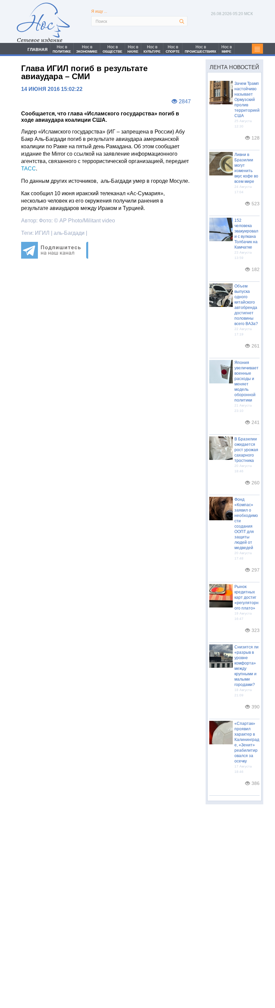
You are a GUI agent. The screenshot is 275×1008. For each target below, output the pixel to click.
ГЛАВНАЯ (38, 49)
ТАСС (28, 168)
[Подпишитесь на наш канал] (54, 257)
